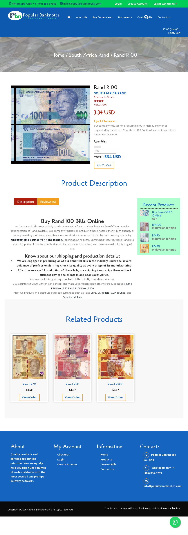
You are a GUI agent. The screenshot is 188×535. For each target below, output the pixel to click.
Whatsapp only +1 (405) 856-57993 (34, 3)
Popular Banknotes (41, 15)
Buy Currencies (102, 17)
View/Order (29, 397)
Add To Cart (104, 165)
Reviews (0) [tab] (48, 201)
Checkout (63, 454)
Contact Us (164, 17)
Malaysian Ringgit (164, 227)
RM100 (156, 224)
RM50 (156, 235)
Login (118, 3)
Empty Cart (174, 32)
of (104, 265)
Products (106, 459)
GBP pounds (118, 292)
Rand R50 (61, 288)
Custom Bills (108, 464)
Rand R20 (29, 384)
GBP (154, 218)
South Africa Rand (89, 55)
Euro (93, 292)
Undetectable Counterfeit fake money (36, 239)
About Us (81, 17)
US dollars (103, 292)
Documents (125, 17)
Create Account (137, 3)
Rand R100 (74, 288)
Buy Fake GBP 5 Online (162, 214)
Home (57, 55)
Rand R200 (87, 288)
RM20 (156, 246)
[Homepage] (68, 17)
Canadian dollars (72, 297)
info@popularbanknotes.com (82, 3)
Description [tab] (25, 201)
